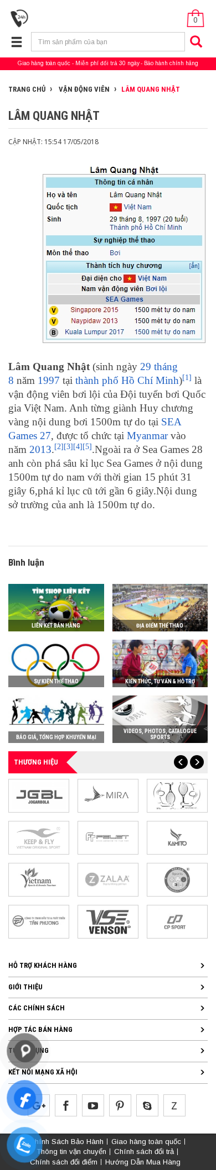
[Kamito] (177, 837)
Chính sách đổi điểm (63, 1162)
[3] (68, 446)
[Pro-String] (177, 795)
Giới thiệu (25, 987)
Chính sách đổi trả (144, 1151)
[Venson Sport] (108, 921)
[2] (59, 446)
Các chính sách (36, 1008)
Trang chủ (26, 89)
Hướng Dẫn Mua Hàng (143, 1162)
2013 (40, 449)
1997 (49, 380)
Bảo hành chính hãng (171, 63)
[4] (78, 446)
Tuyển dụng (28, 1050)
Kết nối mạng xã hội (43, 1072)
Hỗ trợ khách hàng (42, 965)
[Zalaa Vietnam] (108, 879)
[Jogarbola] (39, 795)
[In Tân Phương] (39, 921)
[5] (87, 446)
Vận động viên (83, 89)
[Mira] (108, 795)
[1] (187, 377)
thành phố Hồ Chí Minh (127, 380)
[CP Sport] (177, 921)
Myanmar (147, 435)
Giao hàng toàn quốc (44, 63)
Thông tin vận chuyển (71, 1151)
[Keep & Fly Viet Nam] (39, 837)
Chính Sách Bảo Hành (66, 1141)
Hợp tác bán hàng (40, 1029)
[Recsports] (177, 879)
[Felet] (108, 837)
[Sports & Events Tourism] (39, 879)
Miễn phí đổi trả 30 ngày (107, 63)
